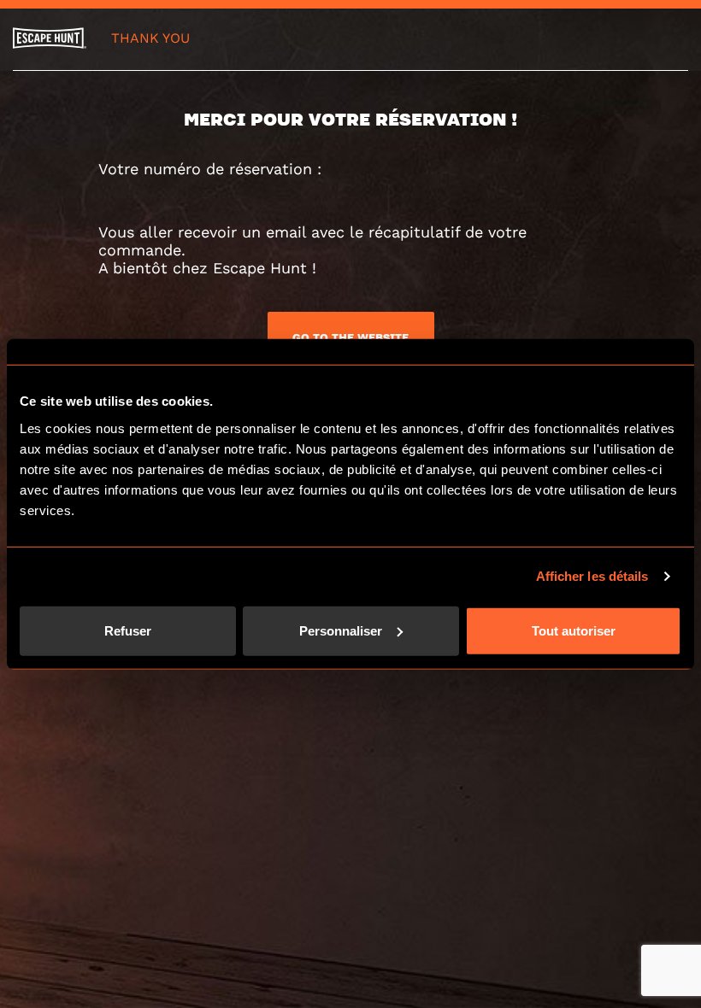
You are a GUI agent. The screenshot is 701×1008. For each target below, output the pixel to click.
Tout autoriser (574, 630)
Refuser (127, 630)
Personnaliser (340, 630)
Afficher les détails (592, 576)
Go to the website (350, 337)
